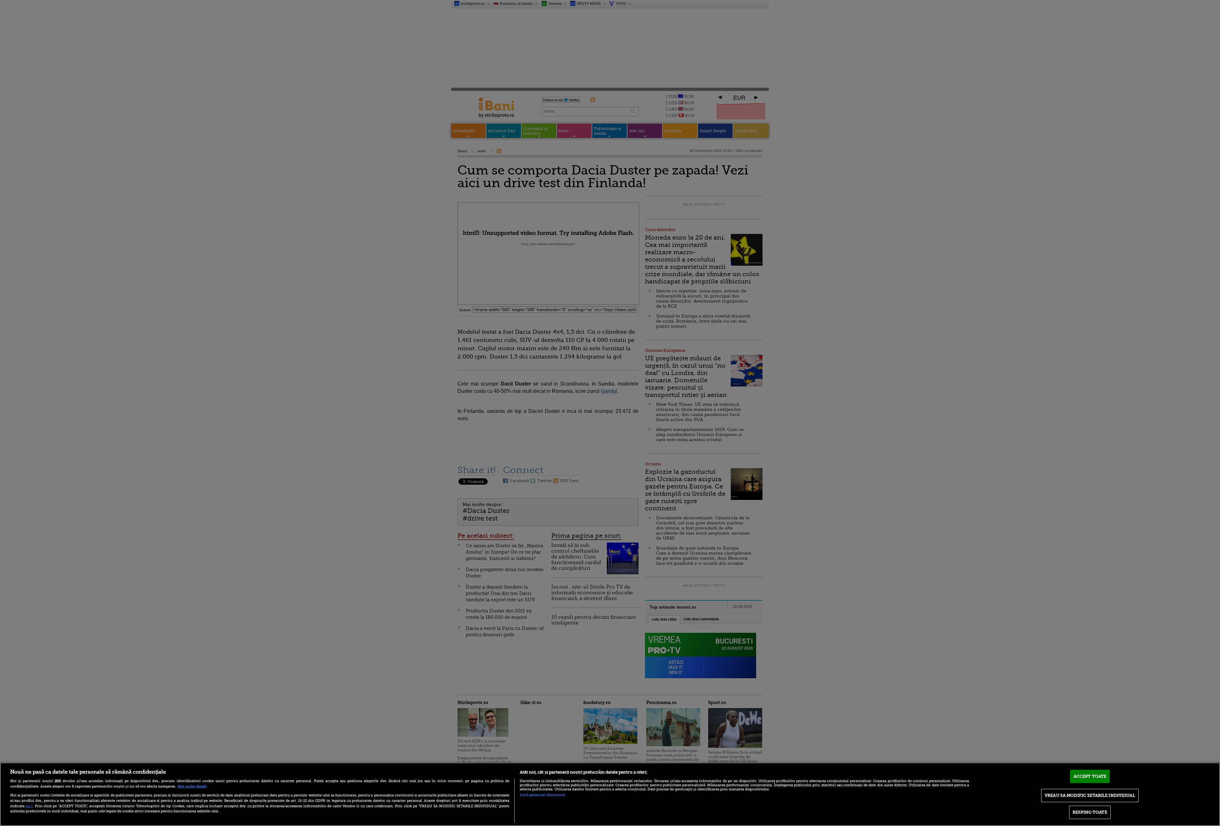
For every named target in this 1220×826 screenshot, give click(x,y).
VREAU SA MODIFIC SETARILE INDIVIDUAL (1090, 795)
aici (29, 806)
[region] (610, 794)
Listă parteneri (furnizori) (542, 795)
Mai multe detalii (192, 786)
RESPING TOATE (1090, 812)
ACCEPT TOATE (1090, 776)
